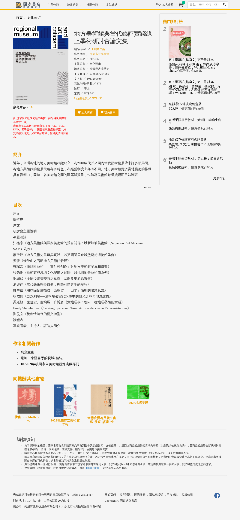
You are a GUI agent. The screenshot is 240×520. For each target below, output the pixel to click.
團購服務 (140, 494)
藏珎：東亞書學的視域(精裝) (42, 358)
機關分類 (93, 4)
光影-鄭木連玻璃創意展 (185, 104)
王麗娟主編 (98, 49)
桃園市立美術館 (99, 54)
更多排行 (219, 178)
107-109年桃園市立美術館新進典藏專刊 (50, 364)
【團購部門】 (92, 468)
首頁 (19, 18)
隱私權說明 (156, 494)
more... (149, 187)
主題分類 (54, 4)
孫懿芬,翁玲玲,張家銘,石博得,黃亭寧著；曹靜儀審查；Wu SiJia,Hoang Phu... (194, 67)
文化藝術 (34, 18)
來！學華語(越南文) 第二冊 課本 (191, 82)
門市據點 (172, 494)
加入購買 (87, 112)
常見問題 (125, 494)
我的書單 (110, 112)
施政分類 (73, 4)
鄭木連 (173, 109)
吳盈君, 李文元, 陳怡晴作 (186, 144)
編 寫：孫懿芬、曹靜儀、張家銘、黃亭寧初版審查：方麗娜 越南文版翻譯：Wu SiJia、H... (194, 90)
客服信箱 (187, 494)
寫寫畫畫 (27, 352)
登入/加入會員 (165, 4)
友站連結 (112, 4)
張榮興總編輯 (178, 128)
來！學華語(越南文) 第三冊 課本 (191, 60)
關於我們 (110, 494)
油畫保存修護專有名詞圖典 (188, 139)
